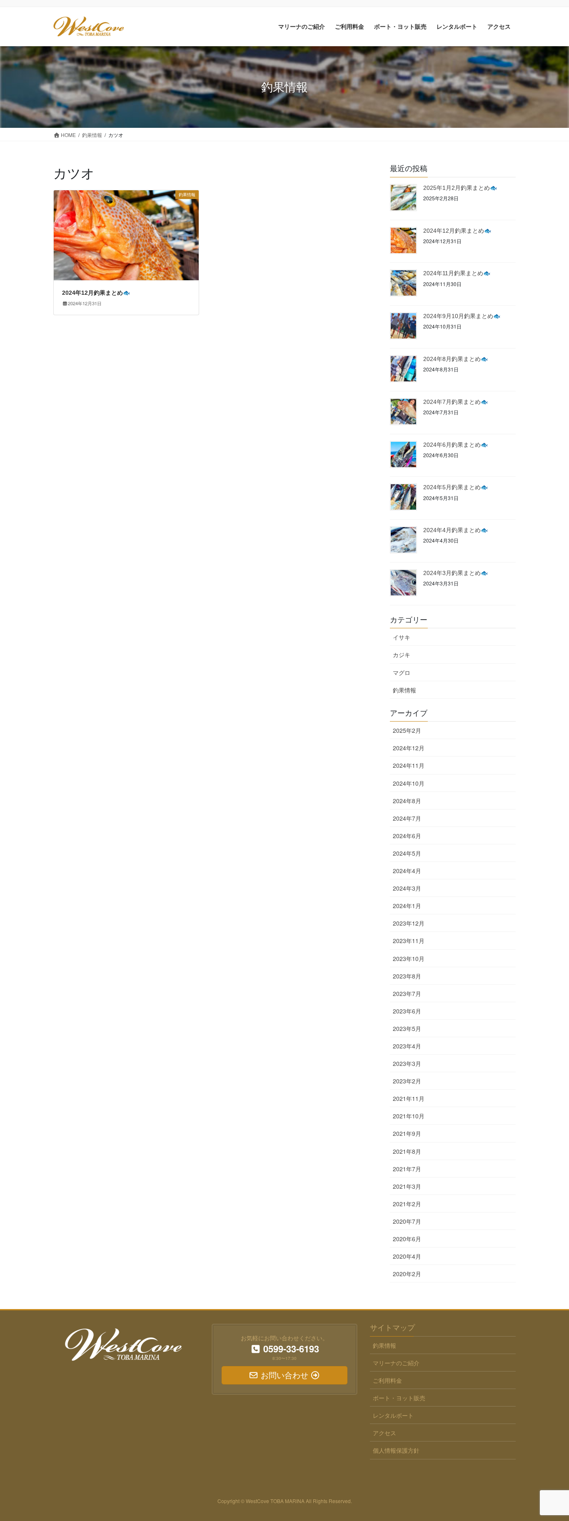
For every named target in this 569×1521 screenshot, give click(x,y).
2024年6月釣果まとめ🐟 (455, 444)
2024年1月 (407, 905)
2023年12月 (408, 923)
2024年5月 (407, 853)
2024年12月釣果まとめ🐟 (96, 292)
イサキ (401, 637)
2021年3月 (407, 1186)
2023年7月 (407, 993)
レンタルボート (393, 1415)
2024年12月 (408, 748)
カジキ (401, 654)
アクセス (384, 1433)
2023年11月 (408, 940)
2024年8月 (407, 801)
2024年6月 (407, 835)
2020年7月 (407, 1221)
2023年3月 (407, 1063)
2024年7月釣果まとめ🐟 (455, 401)
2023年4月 (407, 1046)
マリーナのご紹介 (396, 1363)
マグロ (401, 672)
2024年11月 (408, 765)
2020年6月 (407, 1239)
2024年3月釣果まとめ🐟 (455, 573)
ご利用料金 (387, 1380)
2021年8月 (407, 1151)
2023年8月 (407, 976)
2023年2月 (407, 1081)
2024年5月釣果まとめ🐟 (455, 487)
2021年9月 (407, 1133)
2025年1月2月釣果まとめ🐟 (460, 187)
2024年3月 (407, 888)
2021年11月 (408, 1098)
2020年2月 (407, 1274)
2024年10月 (408, 783)
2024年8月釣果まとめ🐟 (455, 359)
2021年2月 (407, 1204)
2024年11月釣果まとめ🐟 (456, 273)
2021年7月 (407, 1169)
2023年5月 (407, 1028)
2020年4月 (407, 1256)
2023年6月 (407, 1011)
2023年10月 (408, 958)
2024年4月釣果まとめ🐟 (455, 530)
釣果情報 (404, 690)
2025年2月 (407, 730)
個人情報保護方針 (396, 1450)
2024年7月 (407, 818)
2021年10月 (408, 1116)
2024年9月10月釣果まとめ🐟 (461, 316)
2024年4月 (407, 870)
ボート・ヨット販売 (399, 1398)
